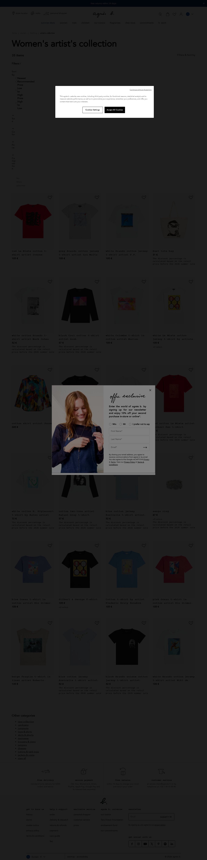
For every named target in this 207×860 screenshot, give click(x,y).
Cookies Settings (92, 110)
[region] (104, 102)
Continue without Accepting (141, 90)
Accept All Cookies (115, 110)
